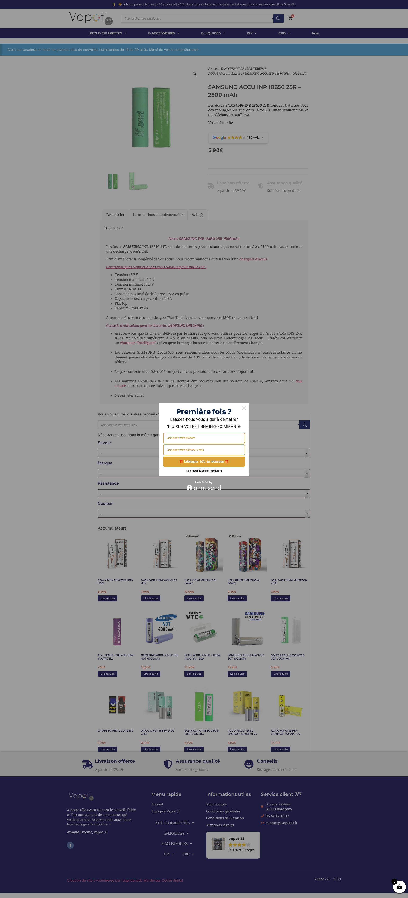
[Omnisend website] (204, 485)
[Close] (244, 408)
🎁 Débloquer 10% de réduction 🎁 (204, 462)
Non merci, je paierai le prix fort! (204, 470)
